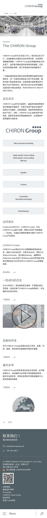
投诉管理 (6, 498)
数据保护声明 (8, 490)
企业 (15, 13)
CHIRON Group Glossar (12, 495)
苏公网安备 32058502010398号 (18, 470)
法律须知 (6, 487)
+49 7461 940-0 (12, 451)
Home (6, 13)
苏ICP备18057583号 (10, 467)
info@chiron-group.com (15, 446)
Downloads (7, 492)
